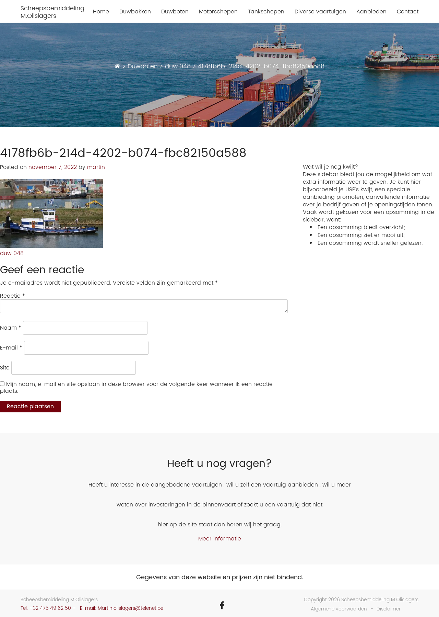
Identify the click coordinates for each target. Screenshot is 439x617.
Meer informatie (219, 538)
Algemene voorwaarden (339, 609)
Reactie (12, 296)
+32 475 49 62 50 (50, 608)
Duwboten (175, 12)
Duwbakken (135, 12)
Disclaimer (389, 609)
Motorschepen (218, 12)
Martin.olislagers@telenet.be (130, 608)
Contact (407, 12)
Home (101, 12)
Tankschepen (266, 12)
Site (5, 367)
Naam (10, 327)
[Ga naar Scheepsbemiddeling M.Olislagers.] (117, 66)
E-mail (11, 347)
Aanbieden (371, 12)
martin (96, 167)
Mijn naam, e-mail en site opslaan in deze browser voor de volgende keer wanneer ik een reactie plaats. (136, 388)
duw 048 (12, 253)
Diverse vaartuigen (320, 12)
